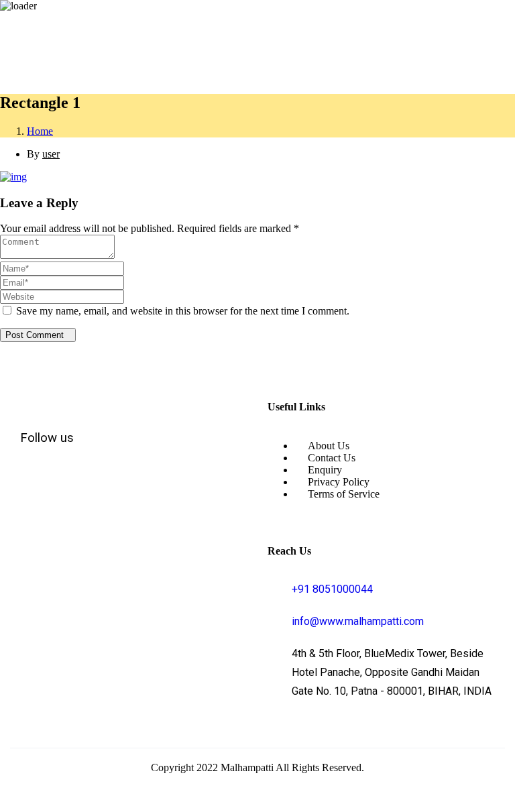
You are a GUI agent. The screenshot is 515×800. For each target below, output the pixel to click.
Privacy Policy (338, 482)
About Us (328, 445)
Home (40, 131)
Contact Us (331, 457)
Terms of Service (344, 494)
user (51, 154)
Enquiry (325, 469)
